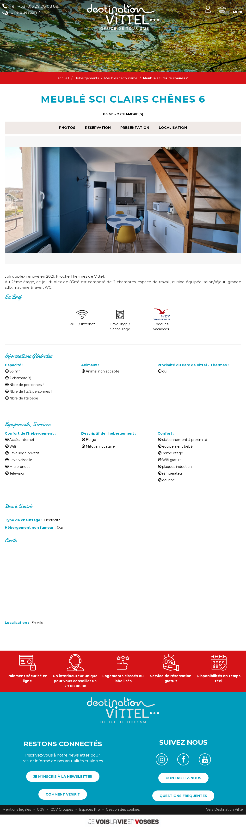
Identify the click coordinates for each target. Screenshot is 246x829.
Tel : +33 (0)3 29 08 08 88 (34, 6)
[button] (222, 9)
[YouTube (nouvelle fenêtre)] (205, 759)
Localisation (173, 127)
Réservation (98, 127)
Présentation (134, 127)
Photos (67, 127)
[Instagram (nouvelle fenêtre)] (162, 759)
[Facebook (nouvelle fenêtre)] (183, 759)
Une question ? (25, 12)
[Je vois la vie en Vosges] (123, 821)
